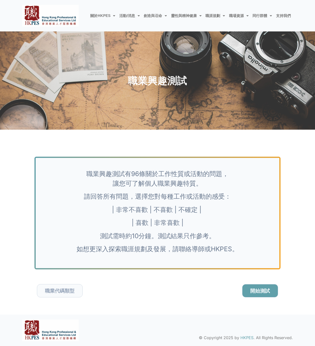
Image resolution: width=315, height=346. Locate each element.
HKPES (246, 337)
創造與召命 (153, 16)
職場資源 (236, 16)
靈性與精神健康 (184, 16)
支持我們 (283, 16)
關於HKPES (100, 16)
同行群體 (259, 16)
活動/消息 (127, 16)
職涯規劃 (212, 16)
